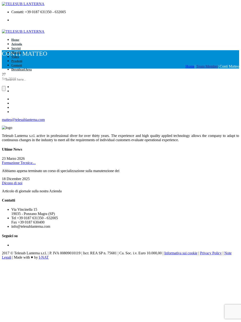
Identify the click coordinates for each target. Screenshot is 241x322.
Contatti (16, 65)
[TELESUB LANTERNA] (23, 4)
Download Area (21, 69)
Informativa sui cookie (180, 253)
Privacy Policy (211, 253)
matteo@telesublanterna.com (23, 120)
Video (15, 56)
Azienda (16, 44)
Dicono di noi (12, 183)
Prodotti (16, 61)
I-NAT (44, 257)
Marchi (16, 52)
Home (15, 39)
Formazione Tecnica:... (19, 163)
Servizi (16, 48)
